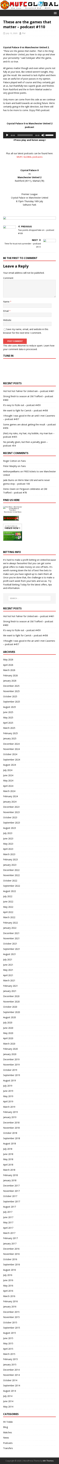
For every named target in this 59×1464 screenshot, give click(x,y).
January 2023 (9, 864)
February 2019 (10, 1111)
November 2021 (11, 938)
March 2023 (9, 854)
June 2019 (8, 1090)
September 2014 (11, 1385)
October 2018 (10, 1132)
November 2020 (11, 1001)
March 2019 (9, 1106)
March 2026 (9, 670)
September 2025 (11, 701)
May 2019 (8, 1096)
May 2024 (8, 780)
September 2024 (11, 759)
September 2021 (11, 948)
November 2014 (11, 1374)
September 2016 (11, 1264)
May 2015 (8, 1343)
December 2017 (11, 1185)
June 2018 (8, 1154)
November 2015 (11, 1317)
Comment (8, 277)
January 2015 (9, 1364)
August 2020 (9, 1017)
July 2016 (7, 1275)
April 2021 (8, 975)
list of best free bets (38, 570)
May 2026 (8, 659)
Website (7, 320)
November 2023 (11, 812)
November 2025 (11, 691)
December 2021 (11, 933)
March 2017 (9, 1232)
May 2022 (8, 906)
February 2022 (10, 922)
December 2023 (11, 806)
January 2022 (9, 927)
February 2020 (10, 1048)
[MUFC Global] (29, 7)
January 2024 (9, 801)
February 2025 (10, 733)
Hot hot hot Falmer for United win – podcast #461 (28, 391)
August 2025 (9, 706)
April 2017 (8, 1227)
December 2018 (11, 1122)
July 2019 (7, 1085)
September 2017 (11, 1201)
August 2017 (9, 1206)
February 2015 (10, 1359)
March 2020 (9, 1043)
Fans (23, 460)
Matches (7, 1432)
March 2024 (9, 791)
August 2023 (9, 827)
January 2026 (9, 680)
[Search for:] (29, 598)
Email (6, 310)
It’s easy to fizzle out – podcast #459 (22, 405)
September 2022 (11, 885)
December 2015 (11, 1311)
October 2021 (10, 943)
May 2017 (8, 1222)
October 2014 (10, 1380)
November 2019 (11, 1064)
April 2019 (8, 1101)
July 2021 (7, 959)
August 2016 (9, 1269)
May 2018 (8, 1159)
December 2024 (11, 743)
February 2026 (10, 675)
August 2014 (9, 1390)
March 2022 (9, 917)
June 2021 (8, 964)
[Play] (7, 135)
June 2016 (8, 1280)
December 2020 (11, 996)
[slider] (49, 135)
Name (6, 301)
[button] (54, 13)
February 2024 (10, 796)
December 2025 (11, 685)
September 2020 (11, 1012)
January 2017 (9, 1243)
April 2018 (8, 1164)
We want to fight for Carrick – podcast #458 (25, 410)
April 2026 (8, 664)
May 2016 (8, 1285)
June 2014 (8, 1401)
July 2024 (7, 770)
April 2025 (8, 722)
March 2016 (9, 1296)
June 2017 (8, 1217)
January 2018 (9, 1180)
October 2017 (10, 1196)
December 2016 (11, 1248)
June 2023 (8, 838)
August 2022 (9, 891)
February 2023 (10, 859)
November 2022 (11, 875)
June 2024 (8, 775)
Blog (5, 1427)
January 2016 (9, 1306)
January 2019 (9, 1117)
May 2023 (8, 843)
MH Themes (48, 1460)
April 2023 (8, 848)
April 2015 (8, 1348)
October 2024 (10, 754)
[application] (29, 135)
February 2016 (10, 1301)
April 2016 (8, 1290)
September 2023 (11, 822)
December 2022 (11, 870)
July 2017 (7, 1211)
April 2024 (8, 785)
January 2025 (9, 738)
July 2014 (7, 1396)
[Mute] (43, 135)
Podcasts (8, 1442)
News (6, 1437)
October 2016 (10, 1259)
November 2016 (11, 1253)
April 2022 (8, 912)
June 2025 (8, 712)
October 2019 (10, 1069)
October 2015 (10, 1322)
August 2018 (9, 1143)
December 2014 (11, 1369)
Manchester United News (12, 512)
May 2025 (8, 717)
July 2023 (7, 833)
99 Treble (8, 1421)
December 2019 (11, 1059)
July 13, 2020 (11, 33)
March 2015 (9, 1353)
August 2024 (9, 764)
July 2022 (7, 896)
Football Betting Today (15, 584)
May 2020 (8, 1033)
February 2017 (10, 1238)
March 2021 (9, 980)
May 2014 (8, 1406)
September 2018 (11, 1138)
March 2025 (9, 727)
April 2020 (8, 1038)
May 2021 (8, 969)
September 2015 (11, 1327)
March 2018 (9, 1169)
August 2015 (9, 1332)
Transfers (8, 1448)
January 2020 (9, 1054)
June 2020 (8, 1027)
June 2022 (8, 901)
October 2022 (10, 880)
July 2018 (7, 1148)
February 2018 (10, 1175)
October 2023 (10, 817)
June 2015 (8, 1338)
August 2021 (9, 954)
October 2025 (10, 696)
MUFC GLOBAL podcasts (29, 156)
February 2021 (10, 985)
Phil (23, 33)
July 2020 (7, 1022)
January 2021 (9, 990)
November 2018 (11, 1127)
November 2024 (11, 749)
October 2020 (10, 1006)
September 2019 (11, 1075)
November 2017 (11, 1190)
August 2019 (9, 1080)
